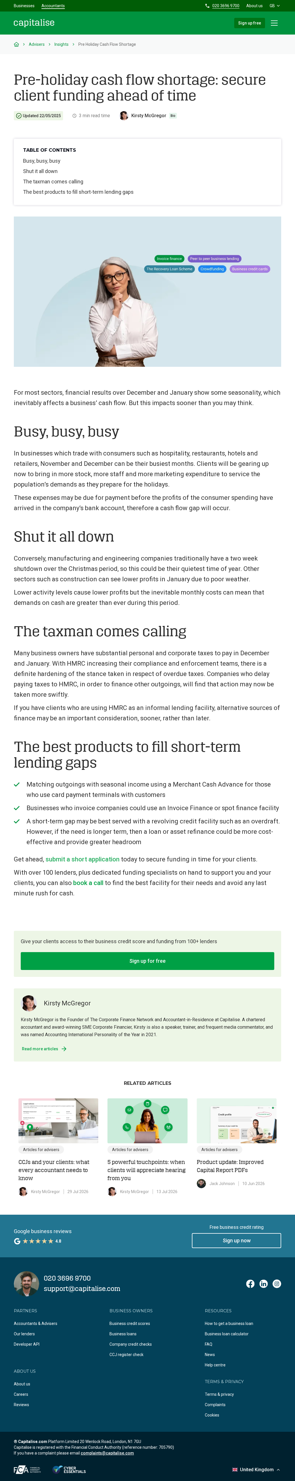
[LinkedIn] (263, 1283)
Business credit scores (129, 1323)
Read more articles (40, 1049)
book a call (88, 882)
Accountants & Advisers (35, 1323)
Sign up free (249, 23)
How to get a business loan (229, 1323)
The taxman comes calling (53, 182)
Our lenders (24, 1334)
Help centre (215, 1365)
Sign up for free (147, 961)
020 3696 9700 (225, 5)
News (210, 1354)
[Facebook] (250, 1283)
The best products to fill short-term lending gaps (78, 192)
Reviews (21, 1404)
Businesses (24, 5)
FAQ (208, 1344)
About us (254, 5)
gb (272, 5)
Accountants (53, 5)
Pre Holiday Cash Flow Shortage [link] (107, 44)
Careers (21, 1394)
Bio (173, 116)
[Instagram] (277, 1283)
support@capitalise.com (82, 1289)
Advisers (37, 44)
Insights (61, 44)
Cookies (212, 1415)
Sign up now (237, 1240)
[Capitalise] (34, 23)
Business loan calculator (227, 1334)
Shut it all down (40, 171)
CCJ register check (126, 1354)
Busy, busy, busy (41, 161)
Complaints (215, 1404)
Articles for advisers (41, 1149)
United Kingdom (257, 1469)
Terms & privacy (219, 1394)
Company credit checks (130, 1344)
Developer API (26, 1344)
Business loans (123, 1334)
